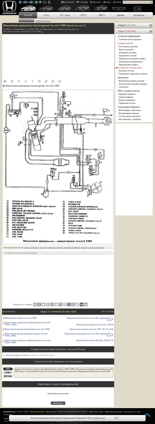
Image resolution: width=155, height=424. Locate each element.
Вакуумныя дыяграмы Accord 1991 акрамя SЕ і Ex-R (88, 334)
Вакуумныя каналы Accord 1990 (21, 318)
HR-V (102, 15)
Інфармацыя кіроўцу (113, 412)
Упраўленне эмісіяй (128, 55)
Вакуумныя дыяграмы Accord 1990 (94, 324)
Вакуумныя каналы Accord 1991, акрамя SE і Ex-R (89, 319)
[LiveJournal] (69, 304)
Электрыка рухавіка (128, 52)
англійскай (33, 247)
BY (64, 412)
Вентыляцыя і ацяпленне (130, 110)
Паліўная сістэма (126, 71)
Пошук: (119, 2)
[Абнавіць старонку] (12, 81)
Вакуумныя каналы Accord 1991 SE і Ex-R (91, 329)
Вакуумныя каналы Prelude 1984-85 (94, 340)
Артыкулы (138, 15)
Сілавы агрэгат (125, 43)
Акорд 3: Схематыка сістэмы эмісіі (58, 311)
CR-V (83, 15)
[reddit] (86, 304)
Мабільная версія (37, 412)
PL (80, 412)
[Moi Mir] (52, 304)
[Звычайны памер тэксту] (32, 81)
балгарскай (42, 247)
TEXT (8, 369)
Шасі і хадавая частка (128, 90)
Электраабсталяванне (128, 107)
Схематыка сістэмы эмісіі (130, 68)
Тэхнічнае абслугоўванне (130, 39)
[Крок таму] (5, 81)
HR (74, 412)
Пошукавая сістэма (132, 412)
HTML (7, 372)
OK (116, 418)
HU (85, 412)
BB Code (8, 376)
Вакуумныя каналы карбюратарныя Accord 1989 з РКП (26, 334)
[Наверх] (147, 415)
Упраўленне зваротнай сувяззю (133, 74)
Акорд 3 (26, 20)
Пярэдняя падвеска (127, 94)
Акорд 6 (43, 20)
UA (67, 412)
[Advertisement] (58, 56)
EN (58, 412)
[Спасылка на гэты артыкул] (46, 81)
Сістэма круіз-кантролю (129, 116)
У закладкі (83, 2)
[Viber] (60, 304)
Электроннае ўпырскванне (131, 62)
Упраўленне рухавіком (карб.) (132, 59)
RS (71, 412)
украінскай (51, 247)
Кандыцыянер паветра (129, 113)
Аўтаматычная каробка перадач (133, 84)
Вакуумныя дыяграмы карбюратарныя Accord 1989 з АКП (27, 323)
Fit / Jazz (65, 15)
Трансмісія (122, 77)
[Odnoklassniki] (47, 304)
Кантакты (97, 2)
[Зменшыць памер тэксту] (18, 81)
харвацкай (67, 247)
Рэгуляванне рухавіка (128, 46)
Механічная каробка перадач (131, 81)
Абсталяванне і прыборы (130, 119)
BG (61, 412)
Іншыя (120, 15)
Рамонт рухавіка (126, 49)
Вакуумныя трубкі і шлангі (30, 355)
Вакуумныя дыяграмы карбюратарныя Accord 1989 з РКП (27, 341)
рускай (26, 247)
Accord (28, 15)
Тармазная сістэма (127, 103)
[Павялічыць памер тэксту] (25, 81)
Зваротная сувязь (96, 412)
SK (83, 412)
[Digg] (81, 304)
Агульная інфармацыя (128, 36)
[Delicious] (77, 304)
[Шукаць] (151, 2)
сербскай (59, 247)
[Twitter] (43, 304)
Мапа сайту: (51, 412)
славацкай (91, 247)
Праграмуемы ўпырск (128, 65)
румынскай (76, 247)
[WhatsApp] (64, 304)
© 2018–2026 (15, 412)
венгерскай (100, 247)
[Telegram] (56, 304)
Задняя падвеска (126, 97)
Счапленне (123, 87)
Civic (46, 15)
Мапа (108, 2)
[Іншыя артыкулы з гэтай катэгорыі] (39, 81)
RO (77, 412)
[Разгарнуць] (151, 25)
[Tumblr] (73, 304)
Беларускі (70, 2)
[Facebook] (39, 304)
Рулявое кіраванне (127, 100)
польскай (84, 247)
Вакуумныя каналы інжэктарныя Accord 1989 (27, 329)
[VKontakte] (35, 304)
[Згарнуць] (151, 31)
